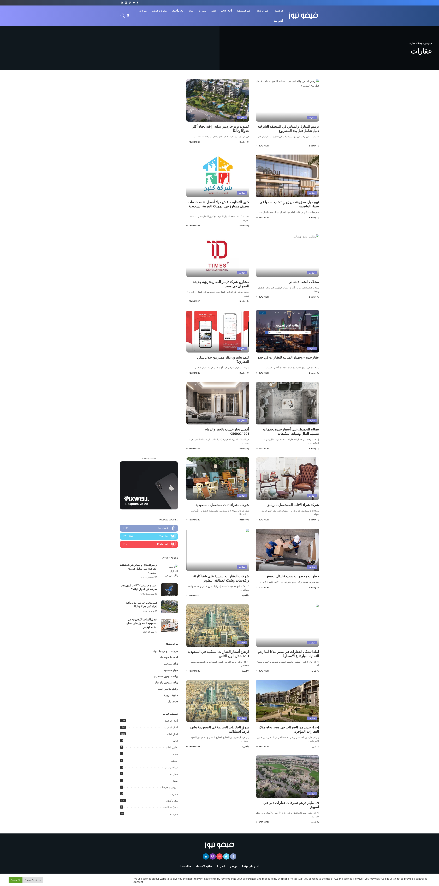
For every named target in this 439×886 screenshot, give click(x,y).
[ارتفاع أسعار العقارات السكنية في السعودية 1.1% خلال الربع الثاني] (217, 625)
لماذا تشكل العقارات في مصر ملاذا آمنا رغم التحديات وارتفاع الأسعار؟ (288, 653)
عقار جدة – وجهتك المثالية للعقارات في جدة (288, 357)
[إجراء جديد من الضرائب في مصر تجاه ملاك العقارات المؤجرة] (287, 701)
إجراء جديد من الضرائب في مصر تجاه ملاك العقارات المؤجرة (289, 729)
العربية (244, 595)
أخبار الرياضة (171, 720)
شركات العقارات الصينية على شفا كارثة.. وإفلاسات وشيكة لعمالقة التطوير (220, 578)
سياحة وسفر (171, 767)
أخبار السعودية (170, 727)
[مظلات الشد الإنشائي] (287, 255)
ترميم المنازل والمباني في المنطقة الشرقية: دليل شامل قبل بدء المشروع (288, 128)
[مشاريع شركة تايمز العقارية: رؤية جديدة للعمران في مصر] (217, 255)
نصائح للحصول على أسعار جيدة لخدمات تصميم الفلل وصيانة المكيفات (291, 431)
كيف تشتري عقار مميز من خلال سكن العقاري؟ (223, 359)
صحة (175, 780)
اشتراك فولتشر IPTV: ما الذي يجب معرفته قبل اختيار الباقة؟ (139, 587)
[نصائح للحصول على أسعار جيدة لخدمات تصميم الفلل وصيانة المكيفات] (287, 403)
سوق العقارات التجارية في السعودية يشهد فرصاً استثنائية (219, 729)
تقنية (175, 754)
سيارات (174, 774)
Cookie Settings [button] (33, 880)
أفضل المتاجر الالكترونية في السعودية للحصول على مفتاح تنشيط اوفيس (141, 623)
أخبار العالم (172, 734)
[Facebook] (138, 2)
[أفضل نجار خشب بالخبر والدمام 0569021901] (217, 403)
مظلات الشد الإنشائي (304, 281)
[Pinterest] (130, 2)
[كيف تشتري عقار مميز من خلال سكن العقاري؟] (217, 331)
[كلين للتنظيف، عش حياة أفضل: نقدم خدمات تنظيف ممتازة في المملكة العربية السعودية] (217, 176)
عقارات (312, 117)
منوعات (174, 814)
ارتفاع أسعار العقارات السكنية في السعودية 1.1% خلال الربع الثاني (218, 653)
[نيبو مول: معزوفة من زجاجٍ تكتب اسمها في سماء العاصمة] (287, 176)
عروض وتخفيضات (169, 787)
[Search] (123, 15)
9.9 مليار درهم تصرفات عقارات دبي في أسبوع (291, 805)
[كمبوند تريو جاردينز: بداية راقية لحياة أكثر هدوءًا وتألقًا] (217, 100)
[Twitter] (134, 2)
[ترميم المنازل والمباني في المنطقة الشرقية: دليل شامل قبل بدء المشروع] (287, 100)
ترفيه (175, 740)
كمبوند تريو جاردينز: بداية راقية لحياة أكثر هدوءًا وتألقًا (220, 128)
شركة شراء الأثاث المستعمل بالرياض (292, 504)
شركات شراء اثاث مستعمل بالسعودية (222, 504)
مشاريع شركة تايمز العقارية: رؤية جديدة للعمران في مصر (221, 284)
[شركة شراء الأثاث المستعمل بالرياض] (287, 478)
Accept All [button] (15, 880)
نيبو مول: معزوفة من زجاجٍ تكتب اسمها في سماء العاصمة (289, 204)
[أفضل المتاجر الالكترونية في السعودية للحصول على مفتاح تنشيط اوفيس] (169, 625)
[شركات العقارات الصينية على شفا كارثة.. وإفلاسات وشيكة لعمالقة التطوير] (217, 550)
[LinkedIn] (122, 2)
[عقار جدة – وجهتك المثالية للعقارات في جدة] (287, 331)
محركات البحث (170, 807)
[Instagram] (126, 2)
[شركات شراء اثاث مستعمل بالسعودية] (217, 478)
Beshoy (312, 146)
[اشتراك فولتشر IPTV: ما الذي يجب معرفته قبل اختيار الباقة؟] (169, 589)
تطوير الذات (172, 747)
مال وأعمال (172, 800)
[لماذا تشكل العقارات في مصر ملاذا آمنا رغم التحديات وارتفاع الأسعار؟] (287, 625)
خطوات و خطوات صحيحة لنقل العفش (292, 576)
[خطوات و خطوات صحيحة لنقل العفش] (287, 550)
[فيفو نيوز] (303, 16)
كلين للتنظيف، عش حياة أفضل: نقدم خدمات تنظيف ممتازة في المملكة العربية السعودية (218, 204)
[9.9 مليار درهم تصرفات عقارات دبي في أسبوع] (287, 776)
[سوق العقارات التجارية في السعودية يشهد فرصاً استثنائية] (217, 701)
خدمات (174, 760)
